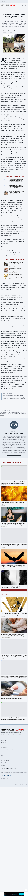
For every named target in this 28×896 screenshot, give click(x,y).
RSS (8, 778)
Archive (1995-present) (7, 750)
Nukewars (3, 742)
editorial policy (22, 452)
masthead (2, 415)
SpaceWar (4, 740)
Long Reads (4, 747)
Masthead (3, 758)
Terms (21, 784)
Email (14, 404)
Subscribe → (6, 775)
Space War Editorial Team (10, 30)
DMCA (25, 784)
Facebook (9, 404)
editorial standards (21, 413)
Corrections (4, 762)
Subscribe (4, 1)
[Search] (22, 5)
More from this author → (14, 454)
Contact (3, 765)
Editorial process (21, 30)
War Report (4, 745)
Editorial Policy (5, 760)
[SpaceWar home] (8, 5)
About (2, 755)
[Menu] (25, 5)
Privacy (16, 784)
